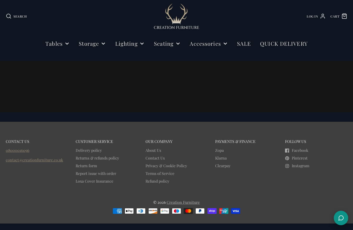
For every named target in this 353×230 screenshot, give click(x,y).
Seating (164, 43)
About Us (153, 150)
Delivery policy (89, 150)
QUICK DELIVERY (284, 43)
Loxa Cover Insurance (94, 181)
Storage (89, 43)
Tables (54, 43)
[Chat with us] (341, 218)
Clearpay (223, 165)
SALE (244, 43)
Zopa (219, 150)
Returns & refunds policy (97, 157)
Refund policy (157, 181)
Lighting (126, 43)
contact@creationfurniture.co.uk (34, 159)
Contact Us (155, 157)
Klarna (221, 157)
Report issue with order (96, 173)
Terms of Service (160, 173)
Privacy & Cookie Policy (166, 165)
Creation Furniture (183, 202)
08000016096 (17, 150)
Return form (86, 165)
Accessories (205, 43)
